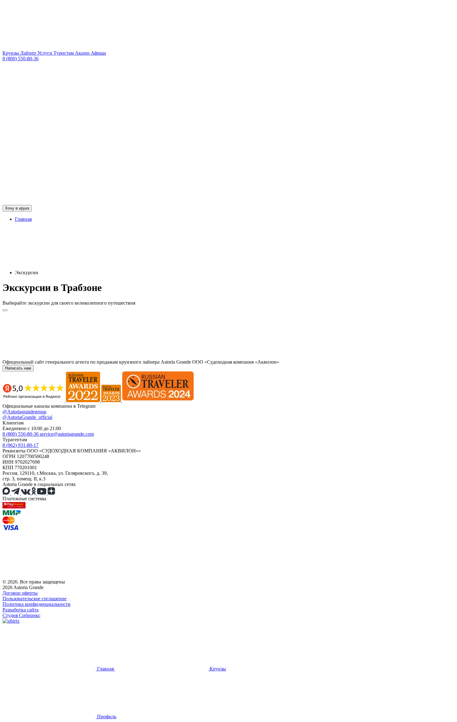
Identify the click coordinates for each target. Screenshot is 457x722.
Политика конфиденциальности (36, 604)
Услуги (45, 53)
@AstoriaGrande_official (27, 417)
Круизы (11, 53)
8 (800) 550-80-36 (20, 58)
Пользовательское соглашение (34, 598)
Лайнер (28, 53)
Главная (23, 219)
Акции (83, 53)
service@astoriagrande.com (67, 434)
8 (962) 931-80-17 (20, 445)
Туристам (64, 53)
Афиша (98, 53)
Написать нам (18, 368)
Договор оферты (20, 593)
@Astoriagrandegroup (24, 411)
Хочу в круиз (17, 208)
